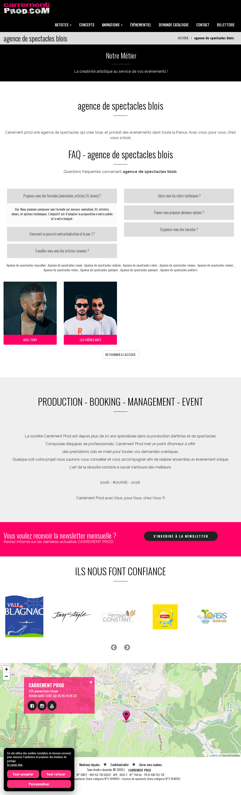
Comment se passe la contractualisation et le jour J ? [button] (62, 234)
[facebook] (32, 706)
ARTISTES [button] (62, 25)
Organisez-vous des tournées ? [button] (179, 229)
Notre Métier (121, 55)
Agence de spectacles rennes (177, 265)
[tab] (62, 196)
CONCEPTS (86, 25)
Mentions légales (89, 764)
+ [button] (6, 669)
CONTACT (202, 25)
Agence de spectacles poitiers (178, 269)
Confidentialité (119, 764)
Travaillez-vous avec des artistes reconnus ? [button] (62, 251)
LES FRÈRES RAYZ (90, 339)
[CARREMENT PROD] (27, 7)
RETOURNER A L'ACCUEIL (120, 354)
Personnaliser (39, 783)
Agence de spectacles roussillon (26, 265)
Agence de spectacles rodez (140, 265)
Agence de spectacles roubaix (102, 265)
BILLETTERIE (226, 25)
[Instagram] (42, 706)
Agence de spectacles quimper (99, 269)
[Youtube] (51, 706)
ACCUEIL (183, 37)
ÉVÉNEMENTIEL (140, 25)
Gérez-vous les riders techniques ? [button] (179, 196)
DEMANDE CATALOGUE (174, 25)
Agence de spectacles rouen (65, 265)
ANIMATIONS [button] (111, 25)
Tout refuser (56, 773)
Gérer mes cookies (150, 764)
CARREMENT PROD (139, 769)
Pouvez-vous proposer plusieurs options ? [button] (179, 212)
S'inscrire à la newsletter (180, 536)
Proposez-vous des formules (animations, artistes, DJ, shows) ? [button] (62, 196)
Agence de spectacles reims (61, 269)
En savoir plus (15, 765)
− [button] (6, 676)
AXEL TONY (30, 339)
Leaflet (213, 755)
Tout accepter (23, 773)
